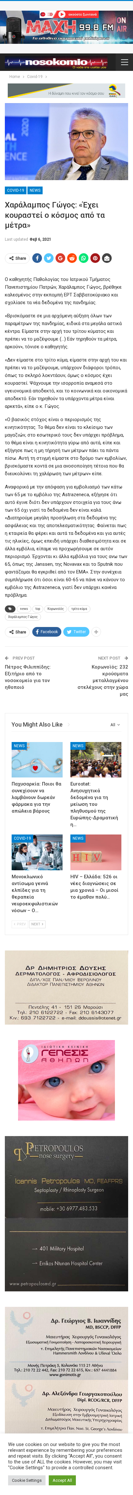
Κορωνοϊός (55, 609)
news (24, 609)
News (35, 190)
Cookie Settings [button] (27, 1480)
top (38, 609)
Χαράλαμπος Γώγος (23, 617)
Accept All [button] (62, 1480)
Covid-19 (15, 190)
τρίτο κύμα (79, 609)
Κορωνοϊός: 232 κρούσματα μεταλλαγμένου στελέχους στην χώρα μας (102, 680)
